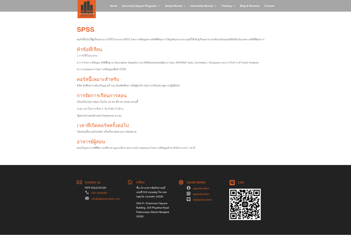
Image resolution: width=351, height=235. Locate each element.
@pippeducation (202, 199)
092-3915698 (99, 192)
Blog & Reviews (250, 6)
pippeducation (201, 188)
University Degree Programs (139, 6)
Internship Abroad (201, 6)
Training (226, 6)
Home (113, 6)
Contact (269, 6)
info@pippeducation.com (105, 198)
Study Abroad (173, 6)
